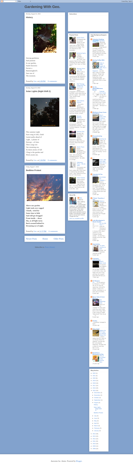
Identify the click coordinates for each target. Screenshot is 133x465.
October (96, 397)
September (97, 400)
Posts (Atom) (50, 247)
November (97, 395)
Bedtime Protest (33, 170)
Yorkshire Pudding (98, 39)
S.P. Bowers (96, 281)
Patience (102, 201)
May (95, 421)
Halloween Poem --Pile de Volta (81, 164)
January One (80, 131)
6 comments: (54, 231)
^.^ (93, 158)
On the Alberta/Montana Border (98, 88)
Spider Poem (80, 147)
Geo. (80, 198)
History (29, 17)
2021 (94, 375)
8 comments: (53, 81)
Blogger (79, 461)
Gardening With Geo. (42, 7)
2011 (94, 441)
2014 (94, 433)
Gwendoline (96, 244)
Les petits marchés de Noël (103, 247)
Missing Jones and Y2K (81, 69)
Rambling (102, 40)
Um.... (94, 282)
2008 (94, 448)
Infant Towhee (81, 177)
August (96, 402)
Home (45, 239)
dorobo (95, 320)
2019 (94, 380)
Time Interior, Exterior (80, 101)
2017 (94, 385)
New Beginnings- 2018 (103, 301)
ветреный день (81, 53)
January (96, 430)
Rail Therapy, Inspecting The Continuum (81, 85)
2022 (94, 373)
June (95, 418)
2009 (94, 446)
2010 (94, 443)
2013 (94, 436)
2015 (94, 390)
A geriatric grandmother (97, 259)
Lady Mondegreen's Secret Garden (99, 221)
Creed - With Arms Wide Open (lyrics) (103, 161)
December (97, 392)
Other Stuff (96, 329)
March (96, 425)
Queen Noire (80, 37)
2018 (94, 383)
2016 (94, 388)
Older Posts (59, 239)
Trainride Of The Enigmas (98, 175)
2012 (94, 438)
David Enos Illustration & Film (98, 353)
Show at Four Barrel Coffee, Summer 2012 (102, 359)
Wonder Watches (79, 116)
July (95, 416)
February (97, 428)
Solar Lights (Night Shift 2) (38, 91)
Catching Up (103, 139)
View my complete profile (76, 218)
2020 (94, 378)
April (95, 423)
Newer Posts (31, 239)
